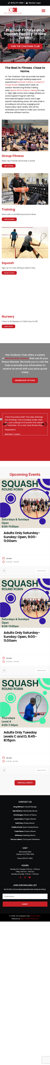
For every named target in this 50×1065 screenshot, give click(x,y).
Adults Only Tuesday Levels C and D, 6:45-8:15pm (20, 736)
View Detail (41, 571)
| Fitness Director (29, 823)
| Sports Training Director (25, 827)
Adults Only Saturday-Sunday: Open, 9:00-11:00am (22, 537)
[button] (43, 11)
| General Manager (25, 807)
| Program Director (25, 819)
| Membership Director (25, 811)
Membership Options (17, 358)
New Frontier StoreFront (29, 919)
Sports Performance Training (23, 90)
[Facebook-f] (20, 877)
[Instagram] (25, 877)
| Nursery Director (25, 831)
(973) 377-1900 (27, 858)
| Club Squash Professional (25, 839)
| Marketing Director (25, 835)
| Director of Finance (25, 815)
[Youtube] (30, 877)
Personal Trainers (25, 82)
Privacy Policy (35, 916)
